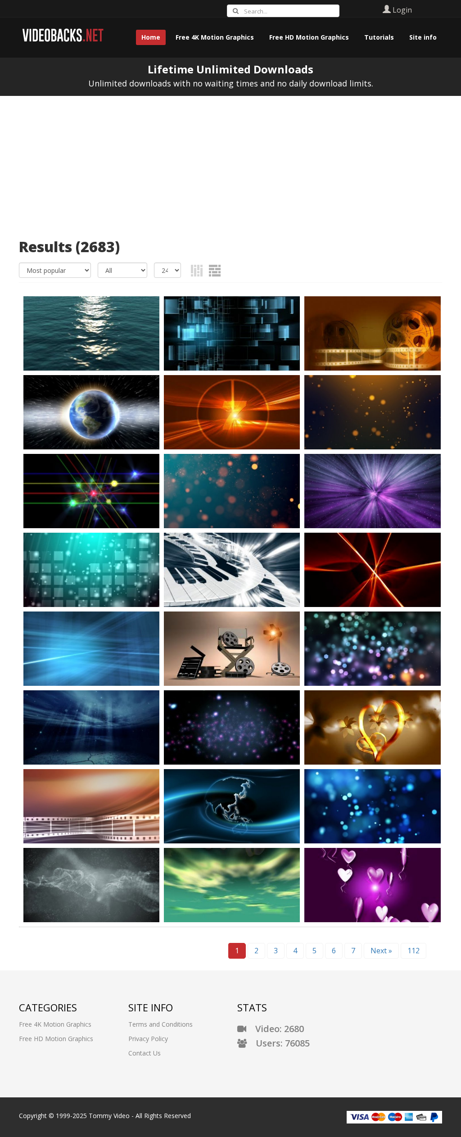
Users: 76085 (278, 1043)
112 (413, 951)
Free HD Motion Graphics (56, 1038)
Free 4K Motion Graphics (55, 1024)
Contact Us (144, 1053)
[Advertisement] (230, 163)
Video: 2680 (275, 1029)
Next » (381, 951)
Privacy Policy (148, 1038)
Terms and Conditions (160, 1024)
